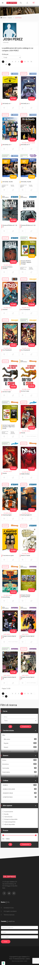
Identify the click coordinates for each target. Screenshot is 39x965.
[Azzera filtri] (10, 726)
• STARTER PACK (19, 797)
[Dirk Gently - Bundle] (10, 170)
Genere (5, 755)
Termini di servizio (8, 915)
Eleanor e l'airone (25, 555)
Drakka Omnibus (25, 474)
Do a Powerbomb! (25, 309)
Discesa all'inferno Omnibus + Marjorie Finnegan (26, 262)
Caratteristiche (8, 730)
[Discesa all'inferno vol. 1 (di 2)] (10, 211)
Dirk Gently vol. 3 (7, 144)
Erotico (19, 776)
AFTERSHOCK (6, 801)
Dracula (23, 432)
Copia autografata (9, 822)
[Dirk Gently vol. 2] (28, 88)
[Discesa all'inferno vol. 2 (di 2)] (28, 211)
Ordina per (5, 54)
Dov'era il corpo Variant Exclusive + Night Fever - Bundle (9, 427)
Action (19, 760)
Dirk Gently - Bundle (8, 181)
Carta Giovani (8, 816)
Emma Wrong (6, 597)
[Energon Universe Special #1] (10, 622)
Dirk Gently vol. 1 (7, 103)
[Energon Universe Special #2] (10, 663)
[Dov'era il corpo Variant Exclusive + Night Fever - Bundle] (10, 416)
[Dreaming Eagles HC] (28, 499)
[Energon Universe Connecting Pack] (28, 581)
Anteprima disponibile (10, 819)
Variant (20, 747)
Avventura (19, 764)
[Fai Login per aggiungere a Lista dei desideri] (4, 108)
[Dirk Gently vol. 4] (28, 129)
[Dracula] (28, 416)
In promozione (8, 811)
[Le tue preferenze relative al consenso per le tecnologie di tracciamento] (3, 963)
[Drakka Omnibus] (28, 457)
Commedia (19, 768)
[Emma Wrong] (10, 581)
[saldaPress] (12, 3)
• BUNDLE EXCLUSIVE (19, 789)
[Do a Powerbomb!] (28, 293)
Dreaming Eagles (7, 515)
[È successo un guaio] (10, 540)
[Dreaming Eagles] (10, 499)
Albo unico (20, 739)
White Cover (20, 751)
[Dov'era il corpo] (10, 375)
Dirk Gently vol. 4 (25, 144)
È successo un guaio (8, 555)
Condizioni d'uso (8, 908)
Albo (3, 735)
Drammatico (19, 772)
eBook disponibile (31, 436)
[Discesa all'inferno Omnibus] (10, 252)
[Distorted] (10, 293)
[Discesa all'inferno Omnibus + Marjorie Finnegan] (28, 252)
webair (25, 961)
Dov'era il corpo (7, 391)
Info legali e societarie (9, 911)
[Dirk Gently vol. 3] (10, 129)
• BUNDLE (19, 785)
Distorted (5, 309)
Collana (5, 780)
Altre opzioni (7, 805)
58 (6, 64)
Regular (20, 743)
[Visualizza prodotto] (13, 108)
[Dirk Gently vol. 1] (10, 88)
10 (31, 61)
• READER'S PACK (19, 793)
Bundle (6, 814)
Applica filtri (26, 726)
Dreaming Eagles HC (26, 515)
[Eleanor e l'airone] (28, 540)
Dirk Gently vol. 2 (25, 103)
